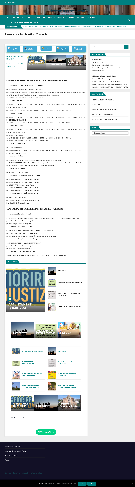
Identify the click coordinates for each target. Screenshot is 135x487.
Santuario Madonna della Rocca (15, 451)
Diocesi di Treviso (11, 455)
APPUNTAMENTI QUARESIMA (20, 306)
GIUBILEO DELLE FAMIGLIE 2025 (69, 306)
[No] (133, 484)
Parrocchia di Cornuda (12, 446)
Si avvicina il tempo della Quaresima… (67, 374)
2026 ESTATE (37, 64)
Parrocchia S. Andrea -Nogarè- (82, 17)
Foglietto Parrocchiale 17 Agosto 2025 (105, 119)
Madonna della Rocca (22, 17)
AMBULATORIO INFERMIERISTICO (70, 282)
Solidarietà (65, 333)
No (91, 483)
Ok (82, 483)
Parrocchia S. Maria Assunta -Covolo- (23, 22)
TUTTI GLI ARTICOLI (46, 432)
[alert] (46, 418)
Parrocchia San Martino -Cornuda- (67, 10)
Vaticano (7, 460)
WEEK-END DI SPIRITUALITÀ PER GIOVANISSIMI (32, 374)
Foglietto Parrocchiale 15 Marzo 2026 (56, 64)
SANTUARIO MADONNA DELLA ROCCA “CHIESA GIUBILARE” (30, 387)
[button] (129, 20)
